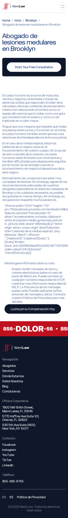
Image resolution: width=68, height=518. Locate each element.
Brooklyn (31, 20)
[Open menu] (62, 6)
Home (6, 20)
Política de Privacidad (31, 497)
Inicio (18, 20)
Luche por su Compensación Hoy (33, 309)
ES (11, 497)
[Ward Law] (13, 6)
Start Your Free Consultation (34, 67)
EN (4, 497)
